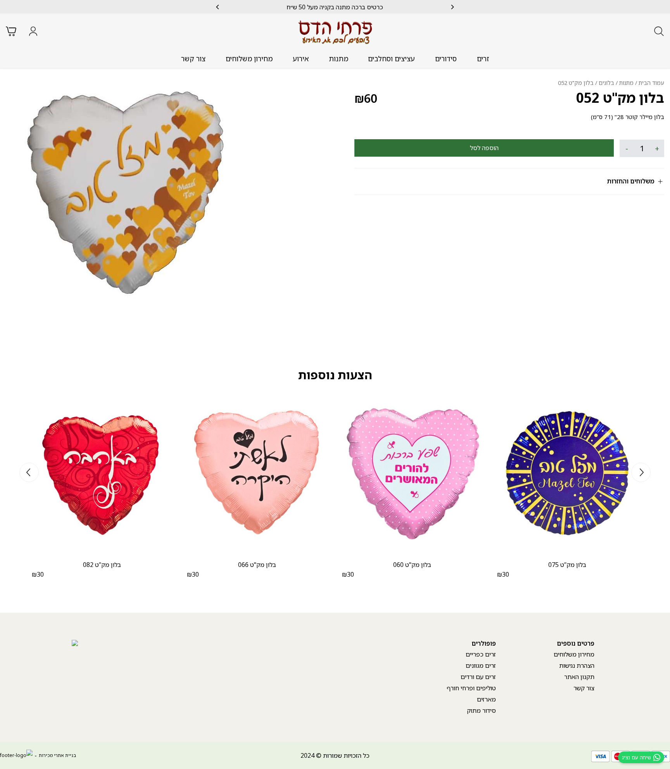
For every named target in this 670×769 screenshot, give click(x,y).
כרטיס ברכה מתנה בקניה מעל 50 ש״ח (335, 7)
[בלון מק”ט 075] (567, 473)
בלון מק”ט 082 (102, 564)
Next (29, 472)
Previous (641, 472)
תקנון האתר (579, 676)
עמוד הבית (651, 82)
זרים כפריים (481, 654)
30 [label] (503, 574)
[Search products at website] (659, 31)
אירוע (301, 58)
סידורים (446, 58)
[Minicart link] (11, 31)
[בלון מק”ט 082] (102, 473)
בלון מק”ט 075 (567, 564)
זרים (483, 58)
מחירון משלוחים (249, 58)
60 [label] (365, 98)
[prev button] (452, 7)
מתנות (338, 58)
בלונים (606, 82)
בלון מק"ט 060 (412, 564)
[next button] (218, 7)
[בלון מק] (412, 473)
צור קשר (193, 58)
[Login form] (33, 31)
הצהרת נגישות (576, 665)
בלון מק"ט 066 (257, 564)
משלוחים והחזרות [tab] (630, 181)
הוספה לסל (484, 147)
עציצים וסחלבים (391, 58)
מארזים (486, 699)
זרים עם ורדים (478, 676)
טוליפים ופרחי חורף (471, 688)
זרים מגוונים (481, 665)
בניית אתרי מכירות (57, 755)
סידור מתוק (481, 710)
